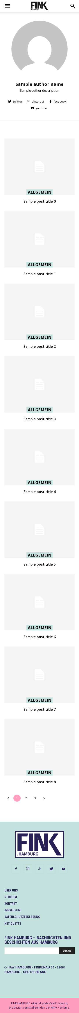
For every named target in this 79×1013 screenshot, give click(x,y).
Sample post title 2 (39, 346)
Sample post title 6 (39, 636)
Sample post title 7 (39, 709)
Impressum (12, 910)
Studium (10, 897)
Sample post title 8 (39, 781)
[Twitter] (51, 869)
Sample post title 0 (39, 201)
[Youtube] (63, 869)
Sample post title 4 (39, 491)
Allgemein (39, 192)
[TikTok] (39, 869)
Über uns (11, 890)
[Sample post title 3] (39, 384)
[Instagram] (27, 868)
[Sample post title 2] (39, 312)
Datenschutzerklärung (22, 917)
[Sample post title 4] (39, 457)
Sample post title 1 (39, 273)
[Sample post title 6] (39, 602)
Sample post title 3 (39, 419)
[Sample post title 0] (39, 166)
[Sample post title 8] (39, 747)
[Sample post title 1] (39, 239)
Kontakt (10, 903)
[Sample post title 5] (39, 529)
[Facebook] (15, 869)
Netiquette (12, 923)
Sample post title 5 (39, 564)
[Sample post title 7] (39, 675)
